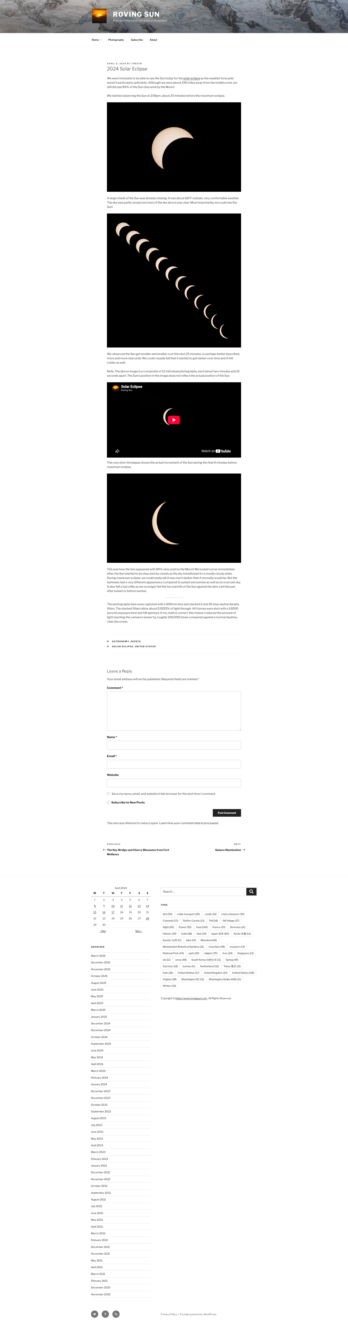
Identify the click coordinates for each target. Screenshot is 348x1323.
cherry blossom (232, 914)
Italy (201, 933)
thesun (136, 63)
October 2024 (99, 1037)
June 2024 (97, 1050)
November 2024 (100, 1030)
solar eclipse (191, 78)
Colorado (170, 920)
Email (112, 756)
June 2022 (97, 1213)
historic (169, 933)
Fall (213, 920)
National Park (173, 953)
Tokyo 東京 (232, 966)
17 (113, 912)
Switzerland (209, 966)
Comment (115, 688)
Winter (169, 985)
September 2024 (101, 1043)
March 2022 (98, 1233)
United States (145, 646)
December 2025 (100, 962)
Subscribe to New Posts (128, 802)
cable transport (188, 914)
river (227, 953)
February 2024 (99, 1077)
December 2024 (100, 1023)
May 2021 (97, 1260)
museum (237, 946)
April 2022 (97, 1226)
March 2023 (98, 1152)
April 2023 (97, 1145)
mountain (217, 946)
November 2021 (100, 1253)
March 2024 (98, 1070)
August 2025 (98, 982)
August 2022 (98, 1199)
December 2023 (100, 1091)
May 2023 (97, 1138)
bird (167, 914)
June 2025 (97, 989)
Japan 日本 (220, 933)
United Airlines (188, 972)
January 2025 (99, 1016)
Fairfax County (193, 920)
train (168, 972)
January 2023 (99, 1165)
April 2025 (97, 1003)
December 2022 (100, 1172)
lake (191, 940)
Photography (116, 39)
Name (112, 737)
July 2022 (96, 1206)
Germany (237, 927)
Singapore (245, 953)
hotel (186, 933)
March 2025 (98, 1009)
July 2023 (96, 1125)
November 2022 (100, 1179)
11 (121, 905)
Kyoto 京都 (242, 933)
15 (94, 912)
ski (167, 959)
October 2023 (99, 1104)
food (202, 927)
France (218, 927)
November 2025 (100, 969)
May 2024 (97, 1057)
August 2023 (98, 1118)
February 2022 (99, 1240)
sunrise (189, 966)
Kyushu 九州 (172, 940)
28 (147, 918)
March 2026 (98, 955)
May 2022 (97, 1219)
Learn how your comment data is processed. (189, 823)
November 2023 (100, 1097)
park (194, 953)
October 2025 (99, 975)
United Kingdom (215, 972)
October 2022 (99, 1185)
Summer (170, 966)
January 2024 (99, 1084)
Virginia (170, 979)
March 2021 (98, 1273)
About (153, 39)
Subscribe (137, 39)
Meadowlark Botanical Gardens (183, 946)
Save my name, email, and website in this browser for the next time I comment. (164, 794)
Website (113, 775)
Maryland (209, 940)
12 (130, 905)
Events (136, 641)
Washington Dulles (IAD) (225, 979)
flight (168, 927)
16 (103, 912)
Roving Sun (136, 14)
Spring (232, 959)
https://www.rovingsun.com (191, 998)
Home (95, 39)
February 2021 (99, 1280)
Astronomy (120, 641)
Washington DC (192, 979)
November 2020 (101, 1294)
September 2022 (101, 1192)
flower (185, 927)
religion (211, 953)
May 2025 (97, 996)
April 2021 (97, 1267)
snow (181, 959)
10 (113, 905)
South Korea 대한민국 (206, 959)
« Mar (103, 931)
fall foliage (231, 920)
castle (211, 914)
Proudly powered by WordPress (198, 1314)
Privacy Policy (169, 1314)
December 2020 (100, 1287)
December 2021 (100, 1246)
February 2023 (99, 1158)
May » (138, 931)
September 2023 (101, 1111)
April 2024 (97, 1063)
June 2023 (97, 1131)
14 (147, 905)
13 (139, 905)
